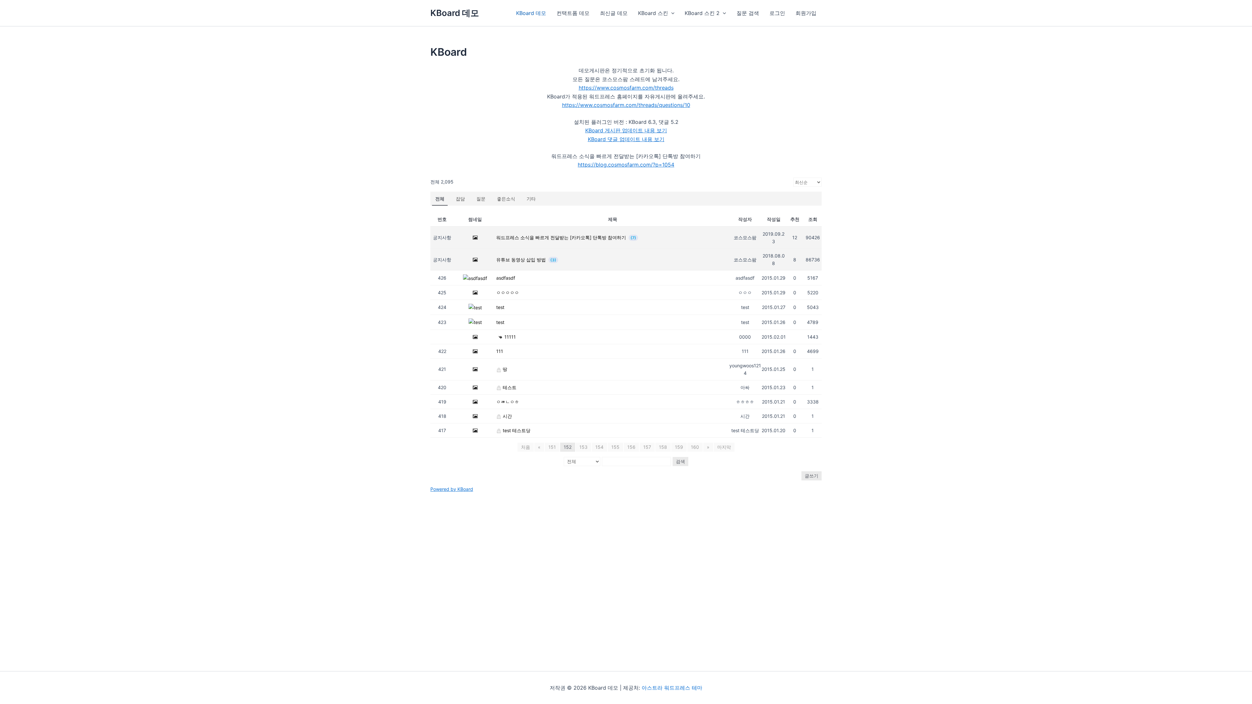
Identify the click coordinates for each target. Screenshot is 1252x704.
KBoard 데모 (454, 13)
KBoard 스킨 (653, 13)
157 (647, 447)
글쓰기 (811, 475)
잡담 (460, 198)
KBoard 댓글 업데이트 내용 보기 (626, 139)
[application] (671, 13)
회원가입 (806, 13)
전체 (439, 198)
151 (552, 447)
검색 (680, 461)
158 (663, 447)
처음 (525, 447)
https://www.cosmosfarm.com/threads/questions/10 (626, 105)
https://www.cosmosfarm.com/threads (626, 87)
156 (631, 447)
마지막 (724, 447)
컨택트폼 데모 (573, 13)
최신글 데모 (614, 13)
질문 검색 (748, 13)
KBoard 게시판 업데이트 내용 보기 (626, 130)
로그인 (777, 13)
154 (599, 447)
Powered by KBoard (451, 489)
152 (568, 447)
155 (615, 447)
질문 (480, 198)
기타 (531, 198)
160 (695, 447)
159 (679, 447)
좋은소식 (506, 198)
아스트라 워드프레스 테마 (672, 687)
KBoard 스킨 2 (702, 13)
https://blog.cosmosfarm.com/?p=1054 (626, 164)
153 (583, 447)
